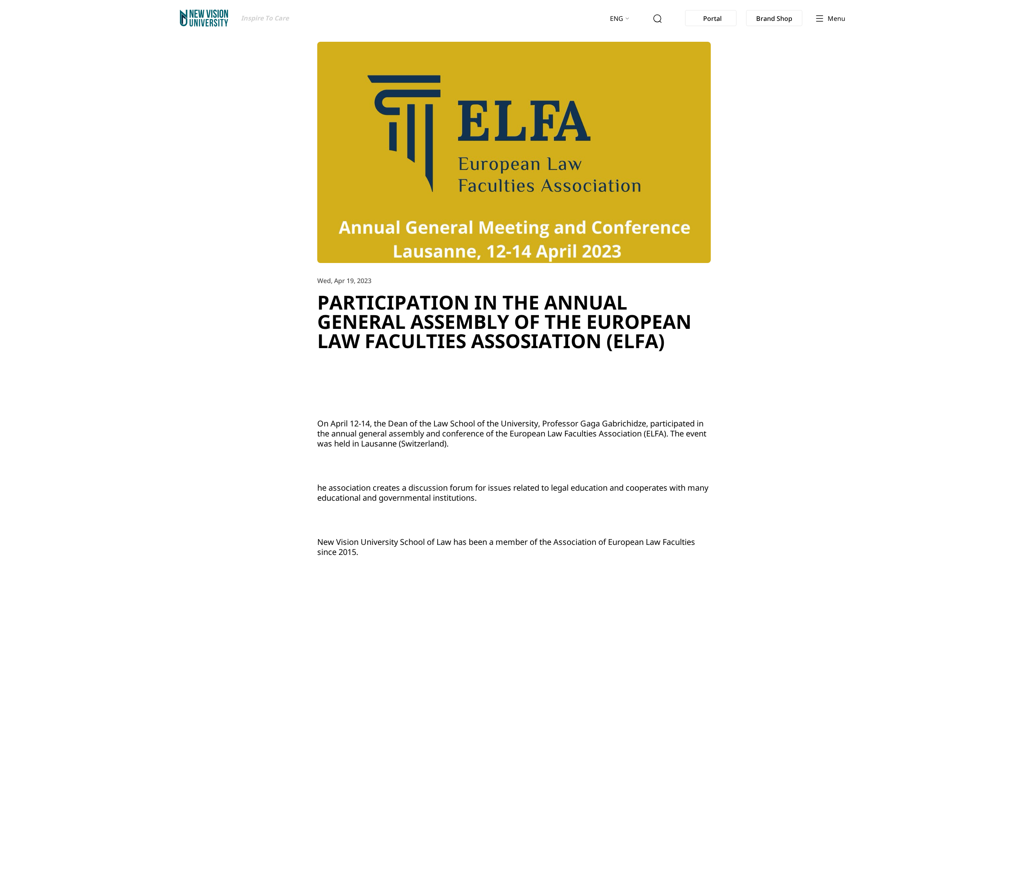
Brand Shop (774, 18)
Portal (712, 18)
